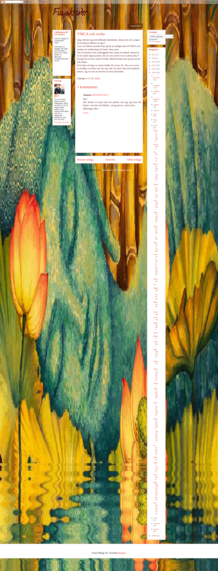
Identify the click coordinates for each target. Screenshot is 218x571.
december (156, 78)
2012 (154, 65)
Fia (58, 96)
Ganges (155, 384)
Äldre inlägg (134, 159)
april (155, 125)
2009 (154, 536)
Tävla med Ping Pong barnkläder (155, 265)
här (61, 55)
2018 (154, 58)
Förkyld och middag (155, 135)
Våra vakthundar (155, 205)
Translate (157, 42)
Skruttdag (155, 313)
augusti (156, 105)
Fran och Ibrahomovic (155, 508)
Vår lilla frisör (155, 156)
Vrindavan (155, 344)
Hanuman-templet (155, 247)
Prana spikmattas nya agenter (155, 172)
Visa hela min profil (61, 122)
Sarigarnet (155, 363)
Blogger (122, 553)
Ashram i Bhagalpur (155, 394)
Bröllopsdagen (155, 326)
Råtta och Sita (155, 305)
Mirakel (155, 337)
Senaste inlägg (85, 159)
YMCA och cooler (155, 467)
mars (155, 518)
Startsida (110, 159)
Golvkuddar (155, 147)
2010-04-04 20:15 (100, 95)
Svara (85, 112)
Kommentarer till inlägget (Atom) (116, 170)
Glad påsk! (155, 477)
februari (157, 524)
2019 (154, 55)
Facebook (155, 319)
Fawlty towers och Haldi (155, 409)
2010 (154, 73)
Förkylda (155, 280)
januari (156, 529)
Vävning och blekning (155, 374)
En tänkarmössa (155, 450)
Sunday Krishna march (155, 191)
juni (155, 114)
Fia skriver (70, 13)
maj (155, 120)
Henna (155, 333)
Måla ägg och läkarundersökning (155, 491)
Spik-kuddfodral (155, 354)
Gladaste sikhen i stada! (155, 233)
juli (155, 110)
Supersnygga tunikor (155, 217)
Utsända (155, 458)
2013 (154, 62)
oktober (156, 91)
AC (154, 285)
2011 (154, 69)
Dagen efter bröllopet (155, 293)
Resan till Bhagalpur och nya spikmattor (155, 430)
